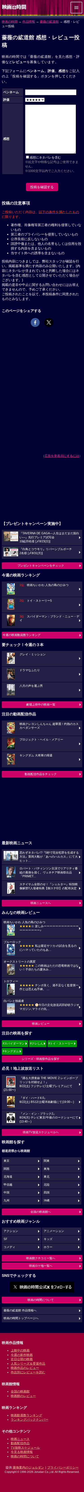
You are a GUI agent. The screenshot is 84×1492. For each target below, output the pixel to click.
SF (5, 1239)
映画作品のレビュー (25, 1368)
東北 (47, 1176)
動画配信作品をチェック (41, 774)
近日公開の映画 (22, 1359)
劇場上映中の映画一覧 (40, 704)
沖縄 (47, 1200)
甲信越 (8, 1184)
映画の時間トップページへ (21, 1318)
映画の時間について (41, 1300)
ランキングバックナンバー (29, 1419)
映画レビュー (41, 1023)
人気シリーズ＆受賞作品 (28, 1363)
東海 (47, 1168)
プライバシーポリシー (63, 1467)
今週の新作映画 (22, 1355)
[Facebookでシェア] (35, 322)
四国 (47, 1192)
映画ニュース (20, 1439)
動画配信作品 (20, 1443)
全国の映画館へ (40, 1211)
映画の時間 (9, 21)
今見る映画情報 (22, 1452)
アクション (11, 1231)
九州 (6, 1200)
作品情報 (28, 21)
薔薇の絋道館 (49, 21)
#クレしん (36, 1043)
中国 (6, 1192)
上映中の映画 (20, 1350)
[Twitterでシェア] (48, 322)
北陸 (47, 1184)
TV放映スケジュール (25, 1447)
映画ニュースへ (40, 903)
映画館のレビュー (23, 1396)
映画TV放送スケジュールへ (41, 1132)
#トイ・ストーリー (60, 1043)
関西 (6, 1168)
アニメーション (54, 1231)
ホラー (48, 1247)
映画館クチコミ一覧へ (40, 1258)
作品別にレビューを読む (28, 1372)
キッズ (48, 1239)
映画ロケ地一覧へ (40, 1265)
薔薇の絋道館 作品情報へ (20, 1310)
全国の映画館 (20, 1391)
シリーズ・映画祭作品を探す (41, 1059)
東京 (6, 1160)
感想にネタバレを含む (45, 157)
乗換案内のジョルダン (28, 1467)
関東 (47, 1160)
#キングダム (11, 1051)
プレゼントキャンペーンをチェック (40, 565)
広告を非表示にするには (62, 456)
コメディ (9, 1247)
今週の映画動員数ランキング (22, 635)
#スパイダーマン (14, 1043)
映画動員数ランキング (26, 1415)
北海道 (8, 1176)
